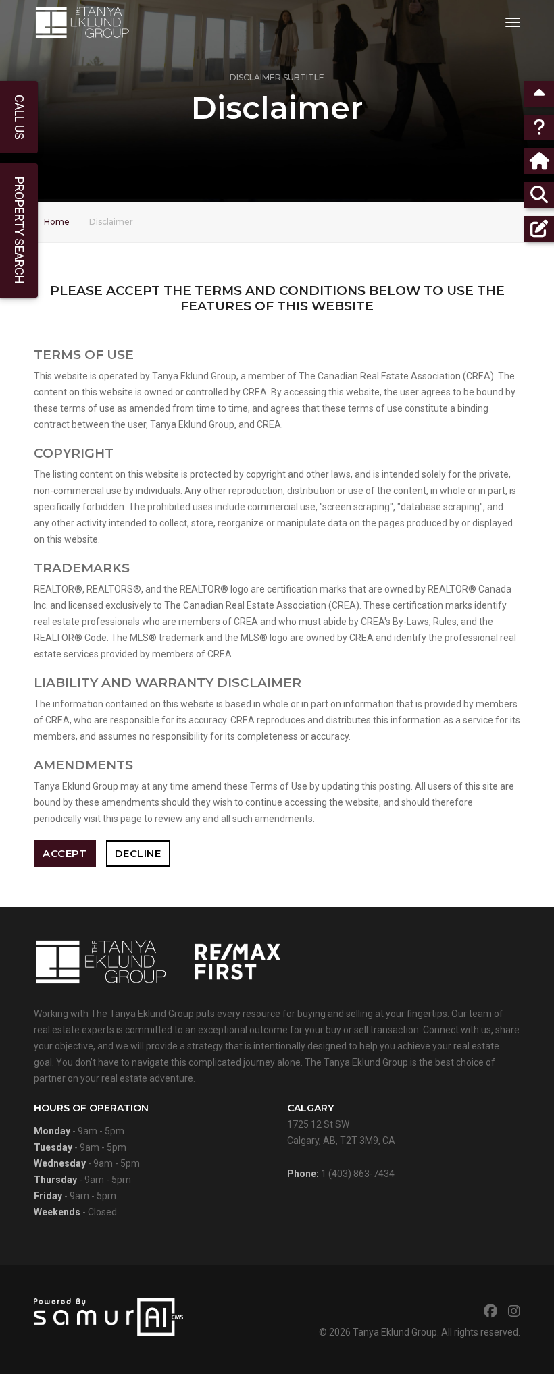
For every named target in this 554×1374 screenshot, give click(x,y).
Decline (138, 853)
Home (57, 222)
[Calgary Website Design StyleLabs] (108, 1316)
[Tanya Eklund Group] (82, 22)
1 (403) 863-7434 (358, 1173)
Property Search (19, 230)
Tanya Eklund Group (395, 1332)
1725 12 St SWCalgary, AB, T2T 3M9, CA (341, 1124)
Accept (64, 853)
